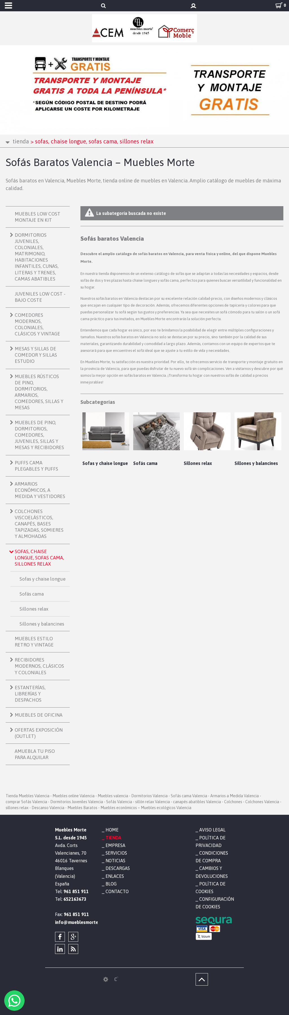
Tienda (21, 141)
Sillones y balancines (41, 624)
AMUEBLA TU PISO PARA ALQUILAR (35, 754)
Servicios (116, 852)
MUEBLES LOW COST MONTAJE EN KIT (37, 217)
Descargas (118, 868)
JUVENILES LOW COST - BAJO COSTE (40, 297)
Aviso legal (212, 829)
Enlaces (115, 876)
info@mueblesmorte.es (74, 922)
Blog (111, 883)
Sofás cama (31, 594)
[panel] (106, 979)
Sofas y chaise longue (42, 579)
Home (112, 829)
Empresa (115, 845)
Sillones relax (33, 609)
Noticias (115, 860)
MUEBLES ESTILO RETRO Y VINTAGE (34, 642)
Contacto (117, 891)
